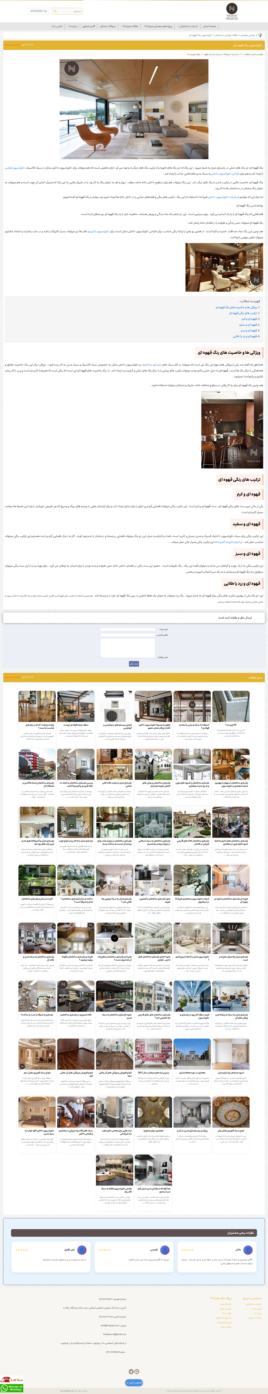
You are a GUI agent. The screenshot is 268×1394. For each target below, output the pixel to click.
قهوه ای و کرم (249, 319)
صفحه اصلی (209, 26)
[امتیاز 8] (16, 44)
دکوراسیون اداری (99, 231)
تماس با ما (57, 26)
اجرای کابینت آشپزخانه (227, 542)
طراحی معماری (248, 35)
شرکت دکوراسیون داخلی (222, 197)
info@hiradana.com (110, 1325)
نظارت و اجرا (226, 1327)
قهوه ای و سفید (248, 325)
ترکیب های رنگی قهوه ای (243, 313)
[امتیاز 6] (13, 44)
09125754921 (39, 11)
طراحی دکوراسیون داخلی (225, 174)
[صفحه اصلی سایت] (232, 11)
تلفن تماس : (162, 635)
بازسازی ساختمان (151, 365)
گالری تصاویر (88, 26)
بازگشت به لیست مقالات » (253, 54)
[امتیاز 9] (18, 44)
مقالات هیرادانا (130, 26)
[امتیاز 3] (9, 44)
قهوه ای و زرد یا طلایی (245, 336)
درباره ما (74, 26)
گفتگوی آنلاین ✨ (134, 1382)
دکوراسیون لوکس (15, 168)
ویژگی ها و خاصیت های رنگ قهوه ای (236, 307)
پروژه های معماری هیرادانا (158, 26)
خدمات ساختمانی (188, 26)
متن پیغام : (162, 657)
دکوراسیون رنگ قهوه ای (200, 35)
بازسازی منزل (226, 1304)
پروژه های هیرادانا (221, 1298)
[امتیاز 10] (19, 44)
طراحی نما (227, 1313)
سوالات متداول (108, 26)
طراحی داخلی (226, 1308)
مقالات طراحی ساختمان (226, 35)
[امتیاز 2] (7, 44)
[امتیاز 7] (15, 44)
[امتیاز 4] (10, 44)
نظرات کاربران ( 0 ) (193, 54)
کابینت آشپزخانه (224, 1322)
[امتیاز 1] (6, 44)
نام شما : (163, 629)
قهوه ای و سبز (249, 331)
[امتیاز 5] (12, 44)
